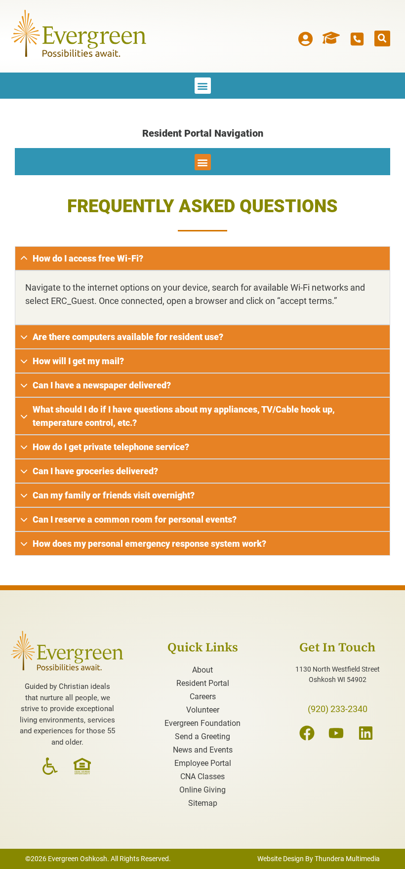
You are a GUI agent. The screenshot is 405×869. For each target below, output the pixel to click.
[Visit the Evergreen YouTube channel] (337, 733)
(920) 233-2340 (337, 709)
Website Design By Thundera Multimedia (318, 859)
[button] (382, 38)
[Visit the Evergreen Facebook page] (308, 733)
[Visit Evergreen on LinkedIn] (367, 733)
